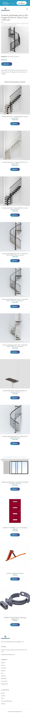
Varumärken (11, 56)
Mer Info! (6, 64)
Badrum (3, 662)
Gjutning (3, 670)
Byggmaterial (4, 683)
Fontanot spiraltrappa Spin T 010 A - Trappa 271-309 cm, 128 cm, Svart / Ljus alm (15, 254)
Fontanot (16, 56)
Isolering (3, 676)
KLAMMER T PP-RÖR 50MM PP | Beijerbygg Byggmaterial (15, 618)
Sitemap (3, 703)
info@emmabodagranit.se (7, 654)
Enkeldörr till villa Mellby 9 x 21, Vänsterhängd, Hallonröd (15, 528)
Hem (2, 22)
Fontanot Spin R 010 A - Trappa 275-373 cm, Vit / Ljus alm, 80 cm (15, 163)
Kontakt (3, 695)
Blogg (2, 693)
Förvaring (3, 668)
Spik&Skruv (4, 678)
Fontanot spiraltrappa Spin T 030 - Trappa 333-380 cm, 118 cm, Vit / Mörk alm (15, 345)
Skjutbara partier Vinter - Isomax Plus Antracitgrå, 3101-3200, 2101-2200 (15, 482)
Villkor (2, 698)
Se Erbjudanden (21, 3)
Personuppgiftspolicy (6, 701)
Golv (2, 673)
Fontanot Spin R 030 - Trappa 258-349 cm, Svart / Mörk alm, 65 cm (15, 208)
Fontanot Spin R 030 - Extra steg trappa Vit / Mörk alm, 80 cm (15, 391)
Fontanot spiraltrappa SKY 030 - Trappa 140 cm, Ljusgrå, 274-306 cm (15, 437)
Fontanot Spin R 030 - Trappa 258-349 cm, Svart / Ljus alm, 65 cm (15, 117)
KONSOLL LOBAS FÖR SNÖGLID (15, 573)
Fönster (3, 665)
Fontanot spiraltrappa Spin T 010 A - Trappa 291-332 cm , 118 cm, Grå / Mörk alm (15, 300)
